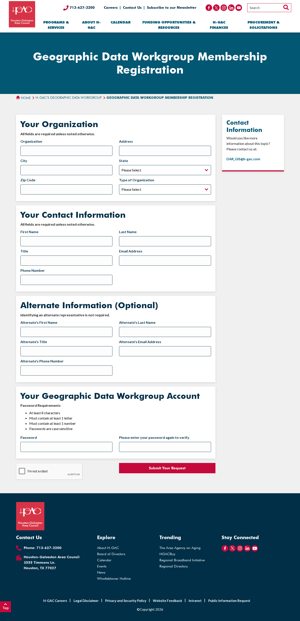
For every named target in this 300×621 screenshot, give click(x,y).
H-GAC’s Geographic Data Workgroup (69, 98)
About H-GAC (91, 25)
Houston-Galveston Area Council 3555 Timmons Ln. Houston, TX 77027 (52, 562)
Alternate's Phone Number (42, 361)
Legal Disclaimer (86, 601)
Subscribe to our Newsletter (171, 7)
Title (24, 251)
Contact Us (132, 7)
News (101, 572)
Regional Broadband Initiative (182, 560)
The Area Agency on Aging (180, 548)
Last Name (128, 232)
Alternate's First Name (38, 322)
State (123, 160)
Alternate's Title (33, 342)
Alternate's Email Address (140, 342)
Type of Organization (136, 180)
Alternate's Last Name (137, 322)
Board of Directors (111, 554)
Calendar (120, 22)
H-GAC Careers (55, 601)
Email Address (130, 251)
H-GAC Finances (219, 25)
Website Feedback (167, 601)
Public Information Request (229, 601)
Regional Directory (173, 566)
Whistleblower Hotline (114, 578)
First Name (29, 232)
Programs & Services (56, 25)
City (23, 160)
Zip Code (27, 180)
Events (102, 566)
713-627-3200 (82, 7)
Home (25, 98)
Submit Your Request (167, 468)
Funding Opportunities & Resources (168, 25)
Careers (111, 7)
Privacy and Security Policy (125, 601)
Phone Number (32, 270)
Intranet (195, 601)
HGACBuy (167, 554)
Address (126, 141)
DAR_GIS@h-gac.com (243, 159)
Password (28, 437)
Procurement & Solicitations (263, 25)
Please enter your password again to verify (154, 437)
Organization (31, 141)
